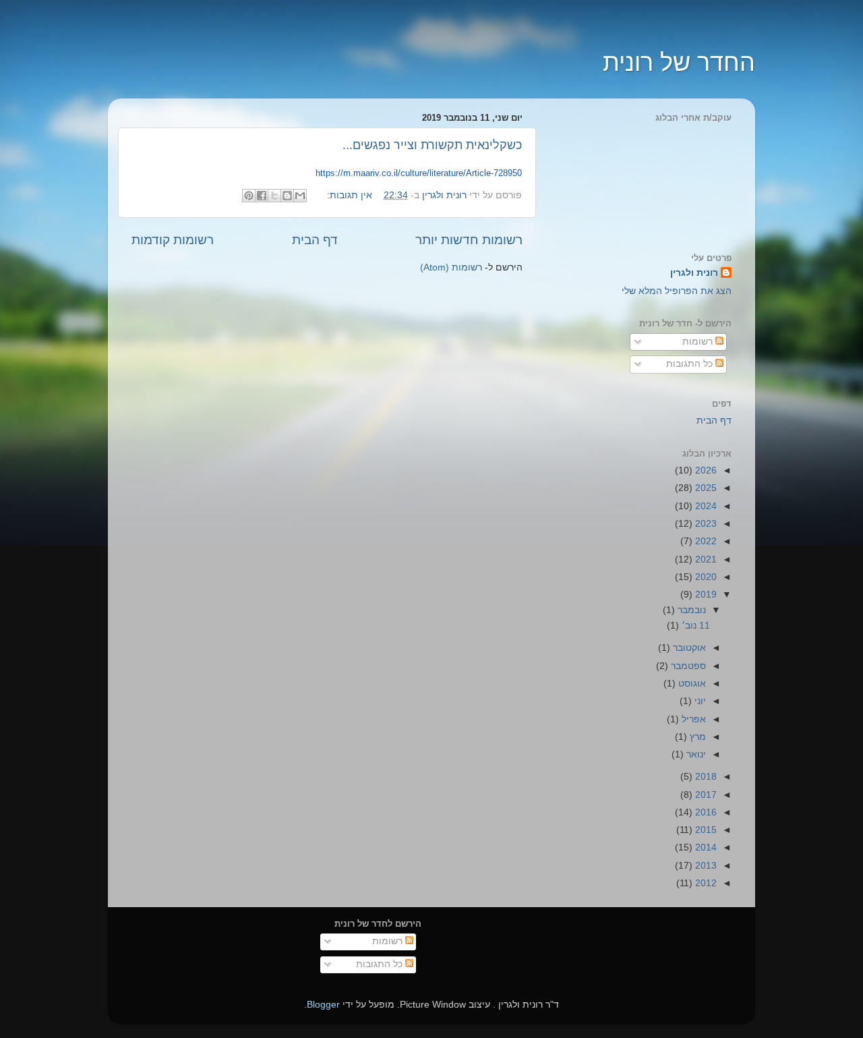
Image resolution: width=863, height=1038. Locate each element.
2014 (704, 847)
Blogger (323, 1005)
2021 (704, 559)
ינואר (695, 754)
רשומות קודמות (172, 240)
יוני (699, 701)
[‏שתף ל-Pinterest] (249, 195)
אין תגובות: (348, 195)
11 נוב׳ (694, 626)
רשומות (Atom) (451, 267)
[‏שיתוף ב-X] (274, 195)
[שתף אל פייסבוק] (261, 195)
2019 (704, 594)
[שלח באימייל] (300, 195)
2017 (704, 795)
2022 (704, 541)
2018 (704, 777)
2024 (704, 506)
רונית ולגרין (694, 273)
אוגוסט (691, 684)
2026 (704, 470)
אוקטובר (688, 648)
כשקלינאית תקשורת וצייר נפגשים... (432, 145)
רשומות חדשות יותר (469, 240)
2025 (704, 488)
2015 (704, 830)
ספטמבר (687, 666)
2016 (704, 812)
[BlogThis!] (287, 195)
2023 (704, 524)
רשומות (698, 342)
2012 (704, 883)
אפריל (692, 719)
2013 (704, 866)
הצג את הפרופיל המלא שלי (677, 291)
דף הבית (315, 240)
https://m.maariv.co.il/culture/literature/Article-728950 (419, 173)
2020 (704, 577)
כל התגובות (690, 364)
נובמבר (690, 610)
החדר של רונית (679, 62)
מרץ (696, 737)
